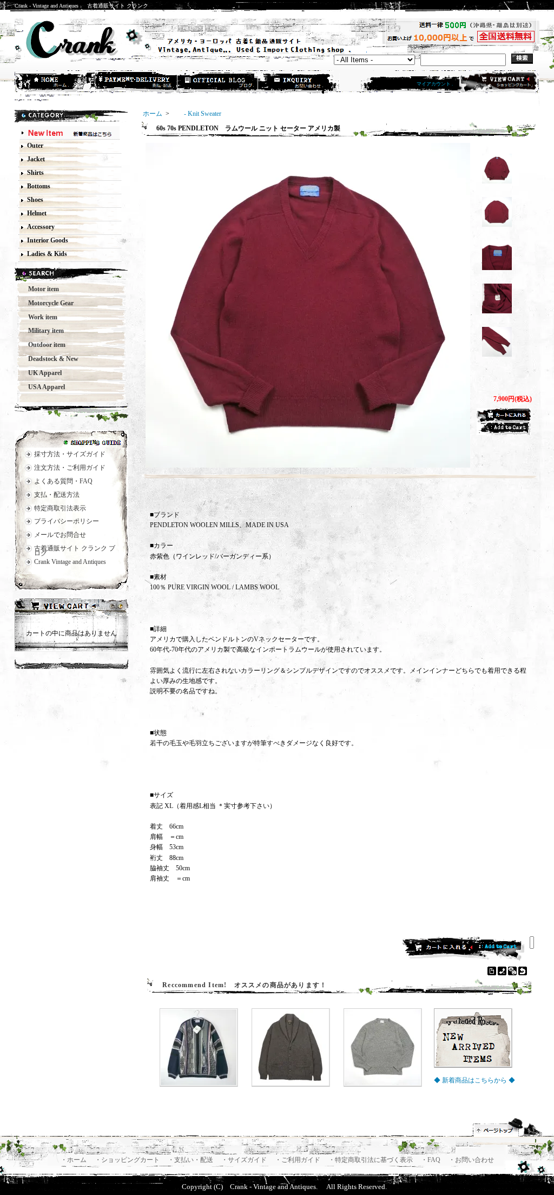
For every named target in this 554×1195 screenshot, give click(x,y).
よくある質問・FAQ (63, 481)
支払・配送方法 (136, 82)
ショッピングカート (498, 82)
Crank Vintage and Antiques (70, 562)
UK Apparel (42, 373)
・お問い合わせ (471, 1160)
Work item (39, 317)
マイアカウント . (435, 84)
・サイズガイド (244, 1160)
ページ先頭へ (508, 1127)
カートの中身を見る (71, 607)
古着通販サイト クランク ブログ (74, 550)
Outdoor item (43, 345)
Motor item (40, 289)
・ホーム (74, 1160)
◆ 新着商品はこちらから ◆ (474, 1080)
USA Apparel (43, 387)
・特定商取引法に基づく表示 (371, 1160)
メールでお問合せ (60, 535)
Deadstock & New (50, 359)
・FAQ (431, 1160)
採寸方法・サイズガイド (69, 454)
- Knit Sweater (196, 113)
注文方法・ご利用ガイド (69, 467)
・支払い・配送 (191, 1160)
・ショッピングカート (128, 1160)
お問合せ (299, 82)
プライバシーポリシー (66, 521)
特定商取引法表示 (60, 508)
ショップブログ (218, 82)
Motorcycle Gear (48, 303)
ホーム (55, 82)
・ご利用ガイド (298, 1160)
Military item (43, 330)
